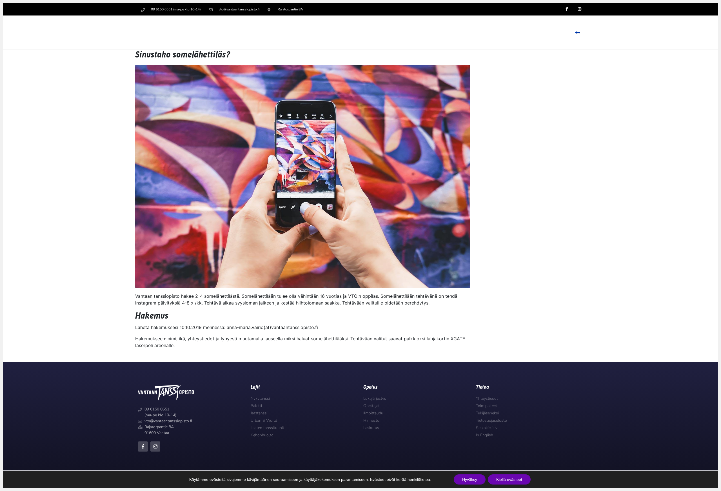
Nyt (484, 32)
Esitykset (516, 32)
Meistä (550, 32)
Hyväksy (469, 479)
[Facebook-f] (143, 446)
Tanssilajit (450, 32)
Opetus (412, 32)
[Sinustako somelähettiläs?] (302, 176)
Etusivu (384, 32)
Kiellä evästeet (509, 479)
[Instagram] (155, 446)
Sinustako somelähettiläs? (182, 54)
